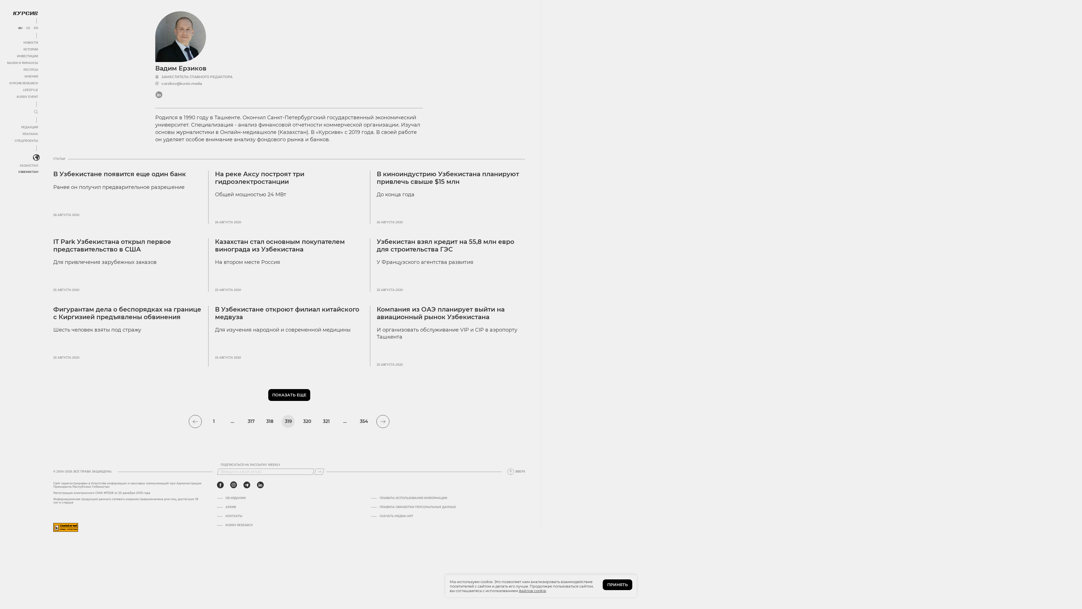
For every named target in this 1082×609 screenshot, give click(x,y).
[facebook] (220, 485)
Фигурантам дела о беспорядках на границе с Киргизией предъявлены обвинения (127, 313)
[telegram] (246, 485)
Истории (30, 49)
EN (36, 28)
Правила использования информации (413, 498)
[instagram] (233, 485)
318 (269, 421)
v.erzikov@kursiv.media (181, 84)
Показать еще (289, 395)
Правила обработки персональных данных (418, 507)
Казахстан (29, 165)
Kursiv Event (27, 97)
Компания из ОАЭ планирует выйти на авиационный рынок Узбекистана (441, 313)
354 (364, 421)
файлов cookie (532, 590)
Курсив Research (23, 83)
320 (307, 421)
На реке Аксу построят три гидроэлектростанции (259, 177)
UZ (28, 28)
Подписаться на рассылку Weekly (250, 465)
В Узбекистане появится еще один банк (119, 174)
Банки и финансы (22, 63)
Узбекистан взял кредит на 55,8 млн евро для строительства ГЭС (445, 245)
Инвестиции (27, 56)
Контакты (233, 516)
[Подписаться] (319, 472)
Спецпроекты (26, 141)
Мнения (31, 76)
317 (251, 421)
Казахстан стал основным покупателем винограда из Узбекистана (280, 245)
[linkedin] (260, 485)
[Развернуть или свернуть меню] (36, 112)
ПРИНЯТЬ (617, 584)
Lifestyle (30, 90)
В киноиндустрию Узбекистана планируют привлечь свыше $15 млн (448, 177)
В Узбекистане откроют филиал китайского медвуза (287, 313)
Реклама (30, 134)
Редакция (29, 127)
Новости (30, 43)
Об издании (235, 498)
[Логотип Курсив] (25, 13)
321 (326, 421)
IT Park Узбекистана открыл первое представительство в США (112, 245)
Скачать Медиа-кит (396, 516)
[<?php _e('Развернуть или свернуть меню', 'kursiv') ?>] (36, 157)
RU (20, 28)
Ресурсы (30, 70)
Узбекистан (28, 172)
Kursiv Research (239, 525)
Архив (230, 507)
